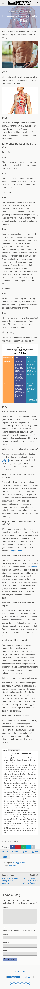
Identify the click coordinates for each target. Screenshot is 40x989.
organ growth (16, 550)
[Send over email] (23, 847)
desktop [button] (26, 977)
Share (5, 851)
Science (23, 862)
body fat (34, 566)
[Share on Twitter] (28, 847)
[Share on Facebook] (12, 847)
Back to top (21, 971)
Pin (26, 851)
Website (6, 950)
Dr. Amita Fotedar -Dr (21, 753)
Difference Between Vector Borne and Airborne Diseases (30, 880)
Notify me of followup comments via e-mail (19, 930)
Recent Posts (14, 750)
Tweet (16, 851)
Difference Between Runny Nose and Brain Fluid (10, 880)
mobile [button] (13, 977)
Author (5, 750)
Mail (36, 851)
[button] (12, 983)
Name (6, 934)
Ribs (14, 865)
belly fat (5, 460)
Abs (10, 865)
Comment (7, 907)
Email (6, 942)
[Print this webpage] (33, 847)
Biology (16, 862)
